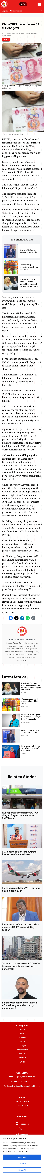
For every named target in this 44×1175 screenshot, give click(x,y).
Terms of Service (22, 1101)
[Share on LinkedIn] (22, 618)
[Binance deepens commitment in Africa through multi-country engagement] (22, 987)
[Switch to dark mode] (23, 4)
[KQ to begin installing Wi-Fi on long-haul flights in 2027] (22, 872)
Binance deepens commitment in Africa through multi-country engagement (20, 1005)
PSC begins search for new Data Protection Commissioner (19, 853)
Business (24, 706)
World (23, 693)
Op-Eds (22, 1054)
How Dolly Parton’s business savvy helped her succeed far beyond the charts (29, 283)
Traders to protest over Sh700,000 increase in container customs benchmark (21, 966)
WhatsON (22, 1058)
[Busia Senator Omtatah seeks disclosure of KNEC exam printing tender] (22, 909)
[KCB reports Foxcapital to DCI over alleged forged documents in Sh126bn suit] (22, 797)
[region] (22, 1155)
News (22, 1033)
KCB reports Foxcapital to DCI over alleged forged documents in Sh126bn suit (20, 815)
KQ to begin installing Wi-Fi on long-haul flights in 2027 (21, 889)
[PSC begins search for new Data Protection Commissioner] (22, 836)
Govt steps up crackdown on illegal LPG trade (29, 266)
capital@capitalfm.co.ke (25, 1077)
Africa (23, 753)
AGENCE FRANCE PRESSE (16, 33)
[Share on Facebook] (11, 618)
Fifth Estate (25, 722)
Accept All (22, 1157)
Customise (22, 1163)
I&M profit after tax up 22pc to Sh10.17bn (28, 251)
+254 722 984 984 (25, 1081)
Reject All (22, 1170)
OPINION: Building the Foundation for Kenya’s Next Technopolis (31, 716)
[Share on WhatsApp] (28, 618)
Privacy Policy (22, 1105)
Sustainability (22, 1050)
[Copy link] (33, 618)
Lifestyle (22, 1045)
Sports (22, 1041)
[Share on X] (16, 618)
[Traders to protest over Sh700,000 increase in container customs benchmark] (22, 948)
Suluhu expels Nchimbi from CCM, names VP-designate (30, 748)
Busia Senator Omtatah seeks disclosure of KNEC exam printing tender (20, 927)
